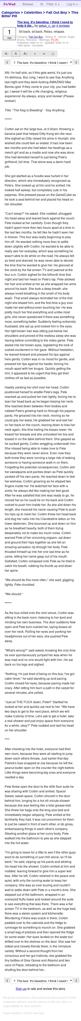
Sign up (21, 988)
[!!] (53, 39)
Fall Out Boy (56, 12)
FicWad (9, 4)
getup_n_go (47, 25)
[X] (57, 39)
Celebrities (33, 12)
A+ (26, 53)
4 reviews (63, 25)
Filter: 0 (51, 4)
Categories (11, 12)
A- (6, 53)
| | (53, 53)
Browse (28, 4)
